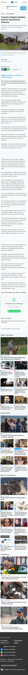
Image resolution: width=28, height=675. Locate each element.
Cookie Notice (10, 661)
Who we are (3, 659)
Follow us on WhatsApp (9, 652)
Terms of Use (11, 659)
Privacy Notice (18, 659)
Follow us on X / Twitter (9, 646)
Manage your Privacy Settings (9, 665)
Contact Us (3, 661)
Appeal (16, 643)
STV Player (4, 640)
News (2, 13)
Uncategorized (10, 13)
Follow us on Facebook (9, 649)
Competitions (18, 640)
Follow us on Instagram (9, 655)
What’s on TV (5, 643)
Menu (5, 2)
